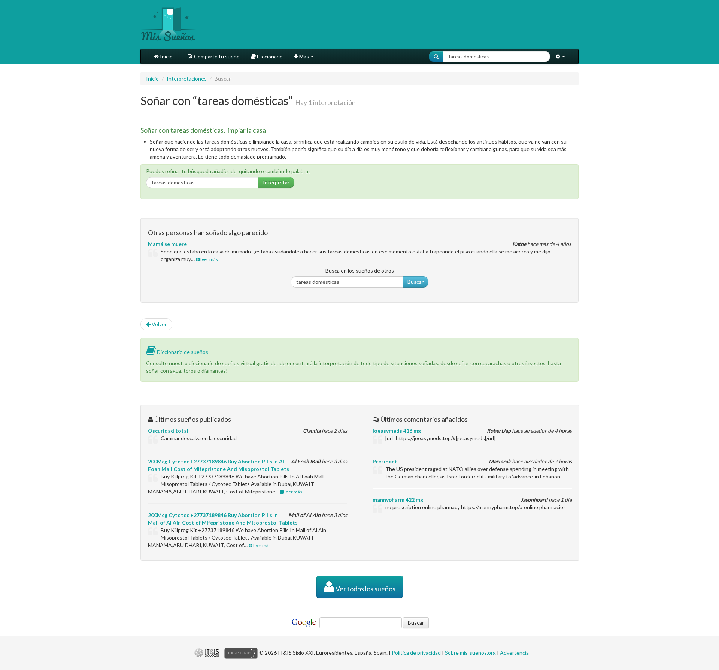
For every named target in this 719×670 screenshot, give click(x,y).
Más (304, 56)
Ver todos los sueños (364, 589)
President (385, 461)
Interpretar (276, 182)
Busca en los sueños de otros (359, 270)
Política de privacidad (416, 652)
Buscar (415, 282)
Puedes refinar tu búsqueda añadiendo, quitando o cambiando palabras (228, 171)
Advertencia (514, 652)
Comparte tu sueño (216, 56)
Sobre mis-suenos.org (470, 652)
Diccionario (269, 56)
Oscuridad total (168, 430)
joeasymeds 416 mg (397, 430)
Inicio (166, 56)
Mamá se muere (167, 244)
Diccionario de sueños (182, 352)
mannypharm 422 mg (398, 499)
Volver (159, 324)
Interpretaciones (187, 78)
